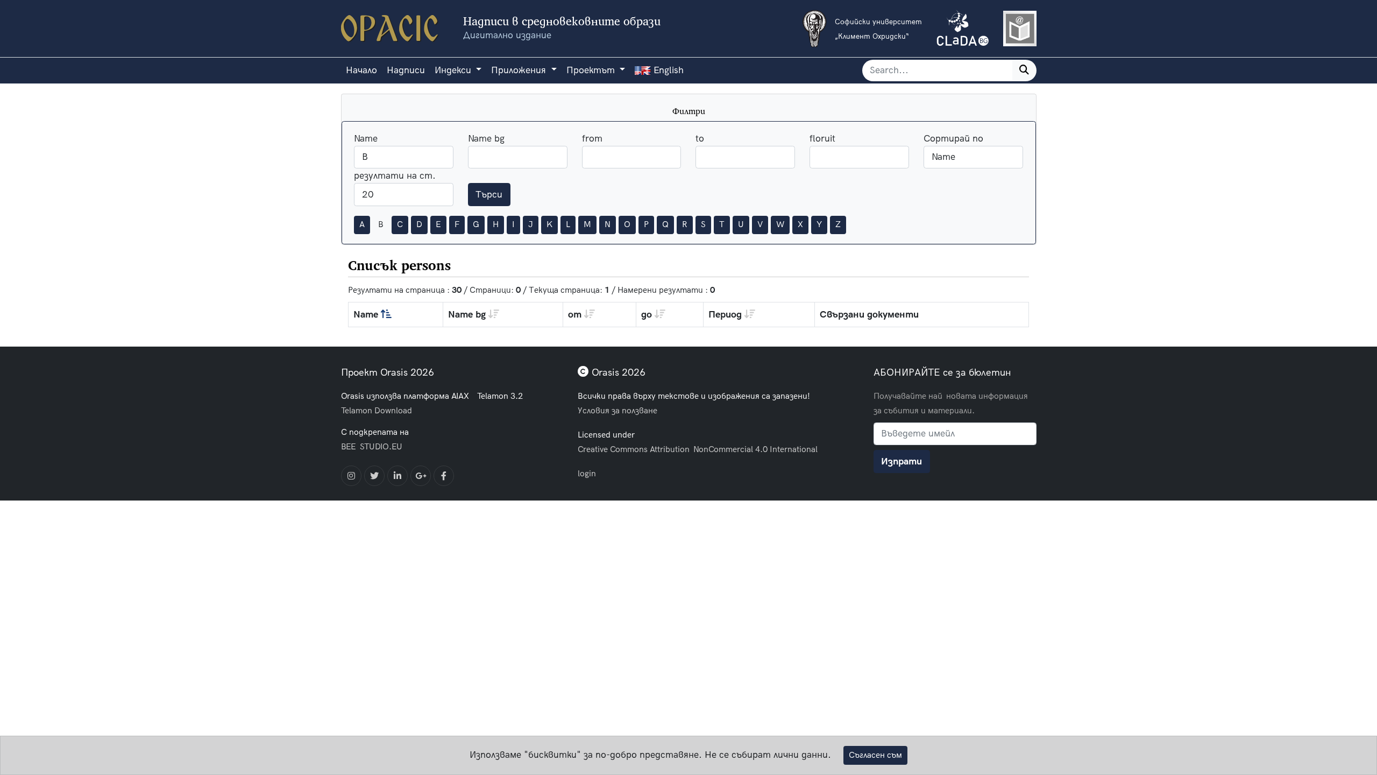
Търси (488, 194)
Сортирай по (953, 138)
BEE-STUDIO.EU (371, 446)
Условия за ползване (617, 410)
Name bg (486, 138)
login (587, 473)
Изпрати (901, 461)
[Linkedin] (397, 476)
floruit (822, 138)
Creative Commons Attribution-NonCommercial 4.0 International (698, 449)
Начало (361, 70)
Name (366, 138)
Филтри (688, 111)
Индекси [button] (454, 70)
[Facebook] (444, 476)
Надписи (406, 70)
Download (393, 410)
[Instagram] (351, 476)
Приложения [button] (520, 70)
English (667, 70)
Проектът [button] (591, 70)
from (592, 138)
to (699, 138)
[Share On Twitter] (374, 476)
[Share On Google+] (420, 476)
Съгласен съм (875, 755)
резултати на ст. (395, 175)
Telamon (356, 410)
